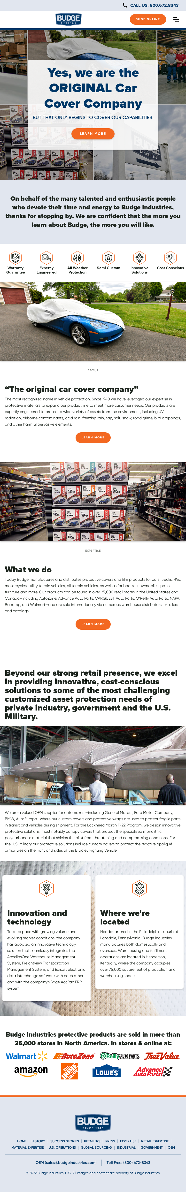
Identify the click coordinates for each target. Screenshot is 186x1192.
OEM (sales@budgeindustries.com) (66, 1162)
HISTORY (38, 1141)
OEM (171, 1148)
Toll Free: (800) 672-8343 (128, 1162)
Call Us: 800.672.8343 (154, 5)
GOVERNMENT (152, 1148)
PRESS (110, 1141)
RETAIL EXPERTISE (155, 1141)
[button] (176, 19)
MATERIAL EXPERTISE (27, 1148)
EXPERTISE (128, 1141)
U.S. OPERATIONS (62, 1148)
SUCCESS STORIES (64, 1141)
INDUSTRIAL (126, 1148)
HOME (21, 1141)
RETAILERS (92, 1141)
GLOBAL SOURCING (96, 1148)
